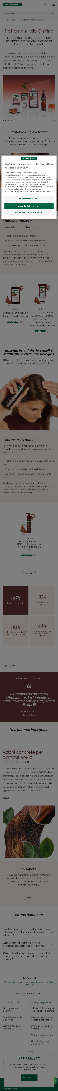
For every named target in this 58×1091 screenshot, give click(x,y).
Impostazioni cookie (29, 199)
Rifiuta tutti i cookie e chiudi (29, 212)
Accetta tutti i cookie (29, 206)
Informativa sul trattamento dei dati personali (30, 191)
